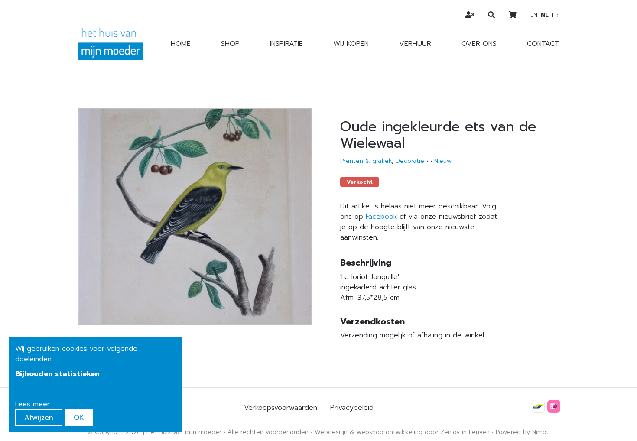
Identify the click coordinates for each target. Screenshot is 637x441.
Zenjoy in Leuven (465, 432)
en (533, 15)
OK (79, 417)
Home (181, 44)
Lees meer (32, 404)
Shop (230, 44)
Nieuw (443, 160)
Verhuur (415, 44)
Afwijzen (38, 417)
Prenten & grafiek (366, 160)
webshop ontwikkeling (389, 432)
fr (555, 15)
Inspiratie (286, 44)
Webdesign (331, 432)
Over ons (479, 44)
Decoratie (410, 160)
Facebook (381, 216)
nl (545, 15)
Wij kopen (351, 44)
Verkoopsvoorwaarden (280, 407)
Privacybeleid (352, 407)
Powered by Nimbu (523, 432)
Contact (543, 44)
